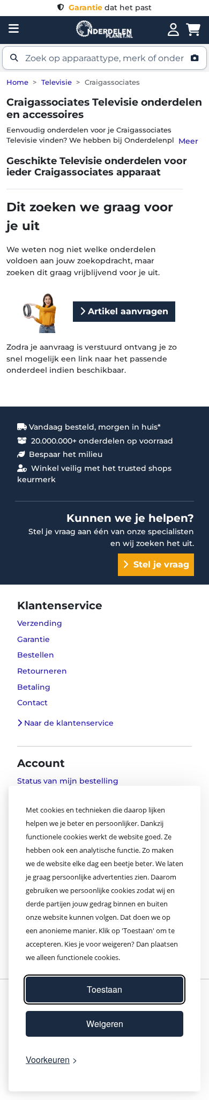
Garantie (33, 639)
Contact (32, 702)
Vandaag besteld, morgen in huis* (94, 427)
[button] (104, 58)
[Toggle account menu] (173, 30)
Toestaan (104, 989)
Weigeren (104, 1023)
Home (17, 82)
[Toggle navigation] (13, 28)
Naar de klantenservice (68, 723)
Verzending (39, 623)
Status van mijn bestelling (67, 781)
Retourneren (42, 671)
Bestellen (35, 655)
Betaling (33, 687)
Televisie (56, 82)
